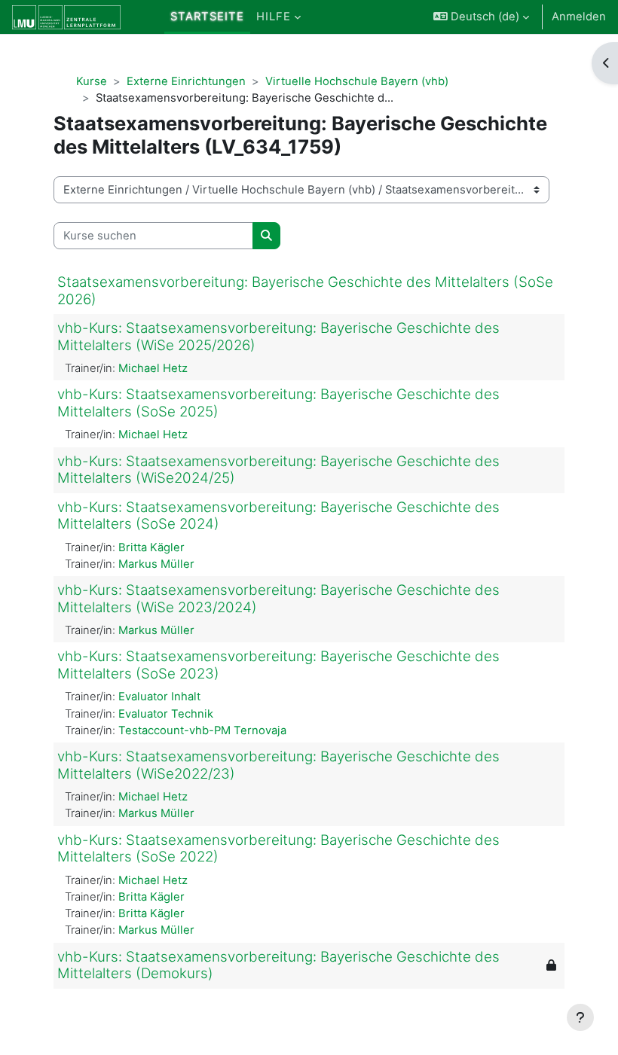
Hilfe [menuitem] (273, 16)
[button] (481, 17)
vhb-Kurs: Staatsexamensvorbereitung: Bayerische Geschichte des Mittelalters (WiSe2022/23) (278, 765)
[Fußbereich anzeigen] (580, 1017)
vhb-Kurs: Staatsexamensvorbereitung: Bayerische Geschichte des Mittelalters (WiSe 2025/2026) (278, 336)
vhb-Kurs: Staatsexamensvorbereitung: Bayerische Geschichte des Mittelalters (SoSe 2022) (278, 848)
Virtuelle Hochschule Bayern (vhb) (356, 81)
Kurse (91, 81)
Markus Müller (156, 564)
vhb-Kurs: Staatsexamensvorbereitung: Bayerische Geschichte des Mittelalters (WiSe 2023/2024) (278, 598)
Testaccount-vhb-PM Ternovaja (202, 730)
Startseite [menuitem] (207, 16)
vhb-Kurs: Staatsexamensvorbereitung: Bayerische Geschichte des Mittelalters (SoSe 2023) (278, 665)
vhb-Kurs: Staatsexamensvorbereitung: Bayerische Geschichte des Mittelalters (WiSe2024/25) (278, 470)
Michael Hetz (153, 368)
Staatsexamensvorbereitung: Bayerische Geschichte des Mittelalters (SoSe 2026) (305, 290)
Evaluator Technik (165, 714)
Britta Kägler (151, 547)
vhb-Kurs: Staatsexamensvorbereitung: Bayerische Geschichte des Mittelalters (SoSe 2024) (278, 516)
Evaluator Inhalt (159, 696)
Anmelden (579, 16)
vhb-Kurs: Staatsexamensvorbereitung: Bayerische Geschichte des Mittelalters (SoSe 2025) (278, 403)
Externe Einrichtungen (186, 81)
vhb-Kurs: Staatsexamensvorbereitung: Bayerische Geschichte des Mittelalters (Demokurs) (278, 965)
